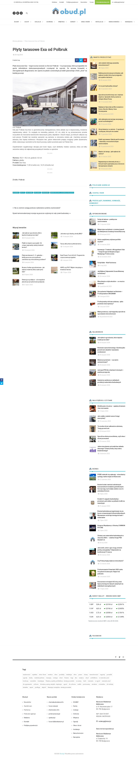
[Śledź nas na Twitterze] (17, 13)
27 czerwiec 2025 (105, 479)
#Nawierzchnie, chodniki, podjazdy (62, 192)
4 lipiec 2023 (105, 68)
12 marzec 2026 (105, 563)
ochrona (36, 684)
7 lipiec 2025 (103, 520)
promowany (86, 684)
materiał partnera (39, 678)
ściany (86, 674)
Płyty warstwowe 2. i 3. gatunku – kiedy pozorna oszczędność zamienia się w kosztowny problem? (34, 257)
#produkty (45, 192)
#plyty (23, 192)
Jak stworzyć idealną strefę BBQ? (71, 233)
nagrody (102, 674)
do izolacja (110, 684)
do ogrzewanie (27, 684)
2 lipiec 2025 (103, 530)
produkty (61, 674)
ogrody (25, 678)
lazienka (25, 687)
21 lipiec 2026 (28, 284)
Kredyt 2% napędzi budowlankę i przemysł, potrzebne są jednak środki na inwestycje (111, 501)
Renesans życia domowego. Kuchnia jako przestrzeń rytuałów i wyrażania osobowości (111, 350)
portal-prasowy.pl (54, 714)
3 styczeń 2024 (104, 306)
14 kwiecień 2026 (106, 169)
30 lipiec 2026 (28, 274)
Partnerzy (27, 710)
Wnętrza (76, 718)
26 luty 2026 (103, 542)
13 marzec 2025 (105, 244)
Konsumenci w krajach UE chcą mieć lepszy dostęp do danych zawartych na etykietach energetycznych (110, 584)
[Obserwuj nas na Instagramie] (21, 13)
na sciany (78, 681)
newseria (90, 681)
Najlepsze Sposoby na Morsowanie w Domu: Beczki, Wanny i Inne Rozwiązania (110, 109)
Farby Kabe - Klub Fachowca (106, 262)
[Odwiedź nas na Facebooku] (14, 13)
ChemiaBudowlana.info (102, 2)
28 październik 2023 (106, 316)
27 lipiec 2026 (66, 272)
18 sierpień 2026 (29, 250)
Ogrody (75, 722)
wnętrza (81, 678)
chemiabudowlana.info (56, 702)
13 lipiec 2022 (104, 411)
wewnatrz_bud (106, 681)
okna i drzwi (42, 674)
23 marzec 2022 (105, 441)
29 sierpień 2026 (29, 238)
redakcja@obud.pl (118, 2)
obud (87, 678)
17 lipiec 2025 (104, 589)
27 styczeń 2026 (106, 124)
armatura (94, 684)
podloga (37, 687)
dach (84, 681)
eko (76, 678)
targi (72, 678)
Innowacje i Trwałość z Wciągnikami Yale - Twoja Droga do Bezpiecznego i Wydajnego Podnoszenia (111, 252)
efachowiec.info (54, 710)
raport (31, 687)
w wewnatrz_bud (104, 678)
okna (55, 674)
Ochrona (76, 714)
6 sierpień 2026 (29, 262)
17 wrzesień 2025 (106, 102)
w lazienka (102, 684)
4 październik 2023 (106, 286)
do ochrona (72, 684)
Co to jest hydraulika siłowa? (108, 86)
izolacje (55, 678)
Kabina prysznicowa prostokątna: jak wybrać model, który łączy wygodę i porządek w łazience (110, 75)
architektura (93, 678)
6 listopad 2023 (104, 296)
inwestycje (41, 681)
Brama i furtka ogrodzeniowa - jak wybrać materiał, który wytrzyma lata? (33, 270)
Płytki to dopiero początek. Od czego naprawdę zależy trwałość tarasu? (32, 245)
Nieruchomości (78, 733)
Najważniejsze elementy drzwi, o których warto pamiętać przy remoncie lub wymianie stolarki (111, 164)
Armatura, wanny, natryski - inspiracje (51, 684)
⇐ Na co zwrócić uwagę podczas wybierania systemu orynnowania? (36, 208)
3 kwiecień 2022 (105, 453)
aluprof (44, 687)
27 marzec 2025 (106, 156)
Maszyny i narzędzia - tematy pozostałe (59, 687)
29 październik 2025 (107, 114)
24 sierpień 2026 (105, 355)
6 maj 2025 (103, 265)
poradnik (109, 674)
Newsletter (84, 2)
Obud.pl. (62, 754)
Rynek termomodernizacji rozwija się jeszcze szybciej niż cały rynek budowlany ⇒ (42, 213)
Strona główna (17, 41)
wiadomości (26, 674)
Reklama (54, 2)
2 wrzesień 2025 (105, 576)
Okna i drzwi (77, 725)
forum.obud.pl (53, 706)
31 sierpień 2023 (105, 506)
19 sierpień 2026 (67, 236)
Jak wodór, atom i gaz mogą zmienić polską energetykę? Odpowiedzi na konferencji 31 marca (109, 550)
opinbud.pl (52, 718)
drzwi (61, 678)
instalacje (69, 674)
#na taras (29, 192)
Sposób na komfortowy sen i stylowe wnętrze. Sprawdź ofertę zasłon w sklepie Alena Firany (110, 97)
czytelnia (34, 674)
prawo (80, 674)
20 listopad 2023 (105, 234)
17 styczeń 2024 (105, 224)
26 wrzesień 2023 (105, 256)
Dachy (75, 706)
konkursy (25, 681)
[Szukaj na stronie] (27, 13)
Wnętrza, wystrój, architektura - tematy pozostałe (60, 681)
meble (79, 684)
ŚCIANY (75, 702)
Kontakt (61, 2)
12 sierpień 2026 (67, 246)
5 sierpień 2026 (67, 260)
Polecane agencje (101, 185)
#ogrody (16, 192)
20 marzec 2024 (105, 276)
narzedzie (33, 681)
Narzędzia (76, 737)
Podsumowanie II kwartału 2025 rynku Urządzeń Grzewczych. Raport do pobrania (110, 572)
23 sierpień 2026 (105, 385)
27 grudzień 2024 (106, 89)
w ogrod (97, 681)
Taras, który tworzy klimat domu (70, 244)
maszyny (48, 678)
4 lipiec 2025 (103, 494)
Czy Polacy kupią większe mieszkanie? (110, 561)
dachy (31, 678)
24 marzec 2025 (105, 555)
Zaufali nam (98, 193)
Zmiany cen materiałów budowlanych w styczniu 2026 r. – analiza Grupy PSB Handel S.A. (110, 538)
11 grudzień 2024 (106, 134)
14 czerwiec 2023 (105, 421)
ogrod (65, 684)
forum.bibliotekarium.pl (56, 722)
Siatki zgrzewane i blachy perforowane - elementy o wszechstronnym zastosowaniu (111, 141)
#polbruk (37, 192)
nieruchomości (94, 674)
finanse (66, 678)
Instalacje (76, 729)
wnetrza (50, 674)
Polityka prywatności (72, 2)
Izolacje (75, 710)
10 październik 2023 (107, 146)
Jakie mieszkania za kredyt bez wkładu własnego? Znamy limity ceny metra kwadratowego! (110, 449)
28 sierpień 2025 (106, 80)
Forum (92, 2)
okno (75, 674)
